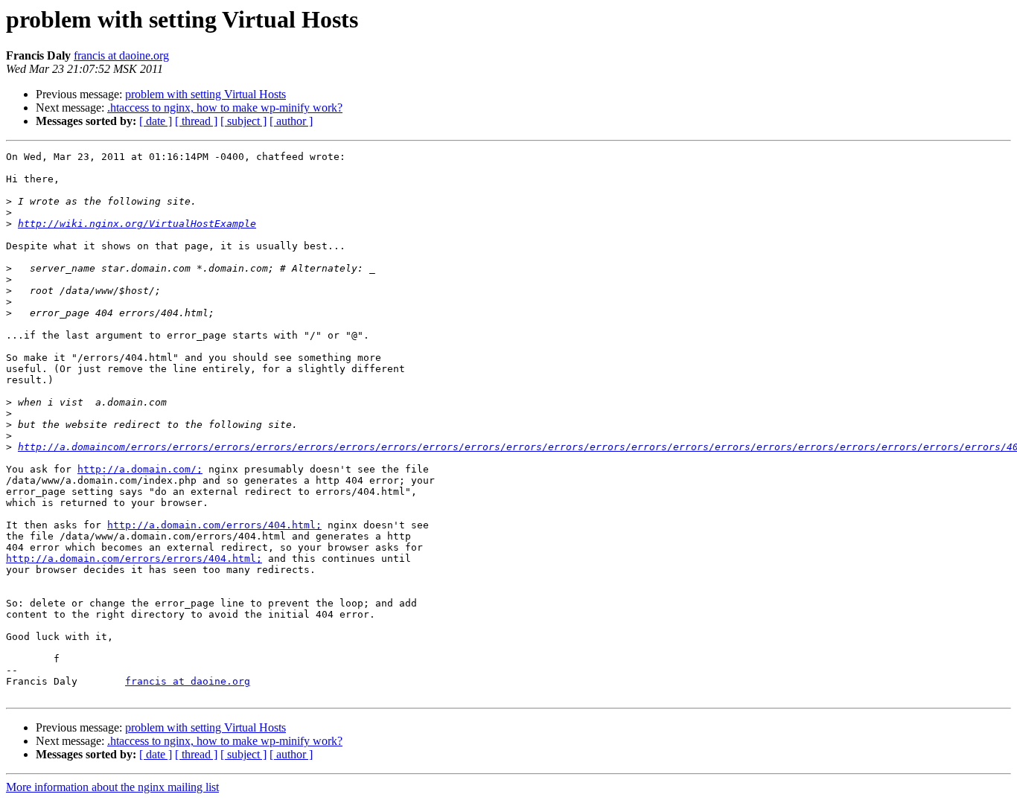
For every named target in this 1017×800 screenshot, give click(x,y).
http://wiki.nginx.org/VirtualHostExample (137, 223)
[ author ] (291, 121)
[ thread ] (196, 121)
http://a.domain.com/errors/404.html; (214, 525)
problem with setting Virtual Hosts (205, 94)
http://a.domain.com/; (140, 469)
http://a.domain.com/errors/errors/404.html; (134, 558)
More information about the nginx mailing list (112, 787)
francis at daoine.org (121, 55)
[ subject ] (243, 121)
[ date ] (155, 121)
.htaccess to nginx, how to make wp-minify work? (224, 107)
